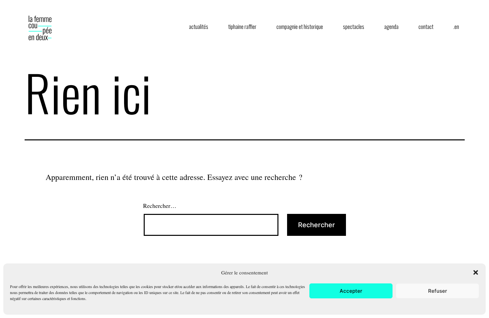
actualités (198, 27)
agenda (391, 27)
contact (425, 27)
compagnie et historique (299, 27)
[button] (475, 272)
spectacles (353, 27)
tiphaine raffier (242, 27)
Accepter (351, 291)
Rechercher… (159, 206)
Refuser (437, 291)
